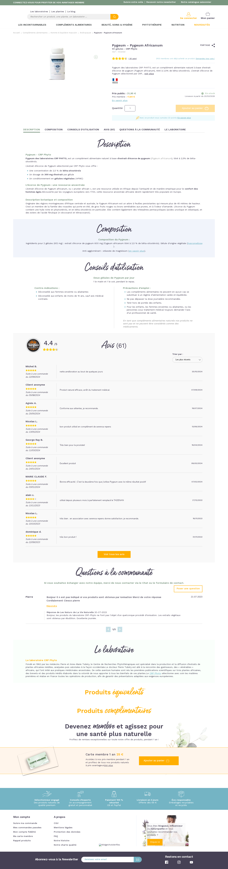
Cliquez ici (155, 842)
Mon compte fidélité (24, 832)
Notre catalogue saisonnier (196, 2)
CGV (56, 823)
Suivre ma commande (25, 823)
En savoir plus (119, 100)
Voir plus (108, 765)
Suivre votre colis (133, 2)
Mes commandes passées (27, 828)
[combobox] (72, 17)
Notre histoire (61, 841)
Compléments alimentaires (35, 33)
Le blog (71, 12)
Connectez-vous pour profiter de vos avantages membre (48, 3)
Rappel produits (22, 841)
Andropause (85, 33)
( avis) (133, 59)
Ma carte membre (23, 836)
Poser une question (188, 588)
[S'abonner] (138, 859)
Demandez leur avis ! (205, 59)
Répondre (52, 606)
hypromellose (195, 243)
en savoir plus (136, 251)
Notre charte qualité (65, 845)
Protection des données (67, 832)
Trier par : (177, 354)
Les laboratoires (39, 12)
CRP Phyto (155, 673)
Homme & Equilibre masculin (64, 33)
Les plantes (57, 12)
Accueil (16, 33)
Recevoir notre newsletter (161, 2)
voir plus (149, 74)
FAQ (56, 836)
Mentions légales (63, 828)
